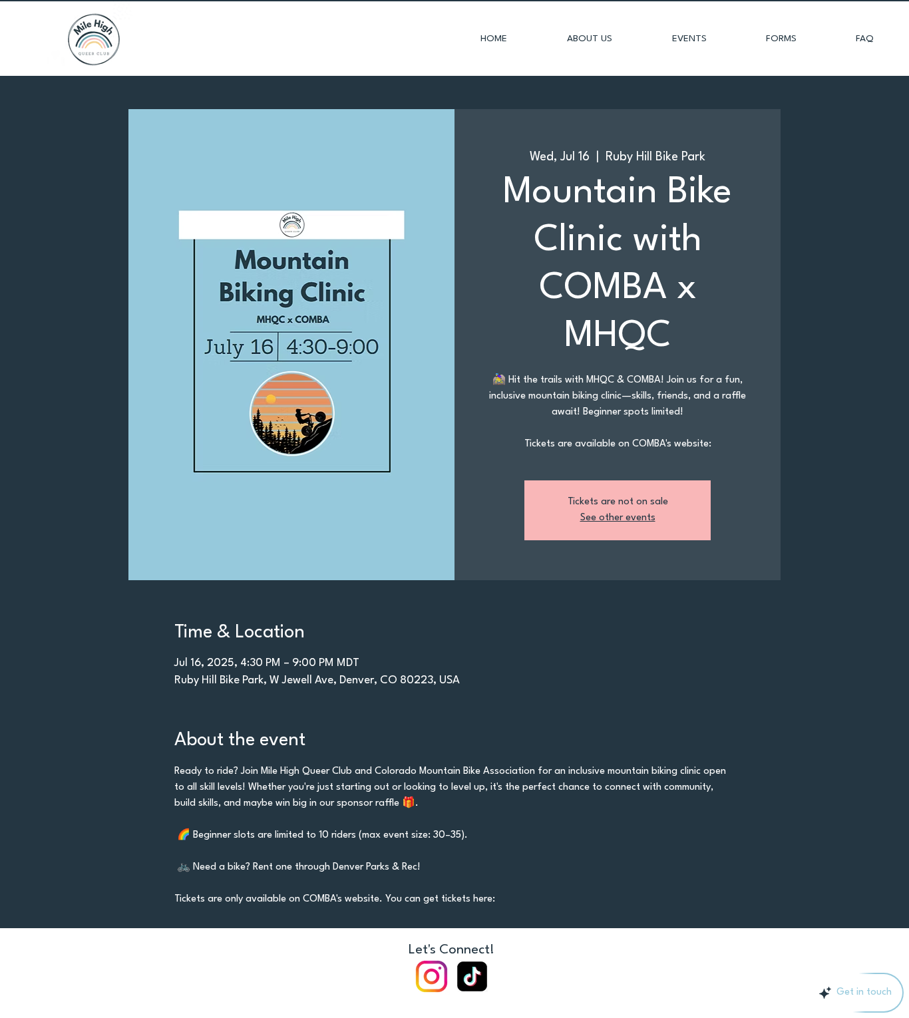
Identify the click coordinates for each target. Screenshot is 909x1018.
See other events (617, 518)
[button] (762, 38)
